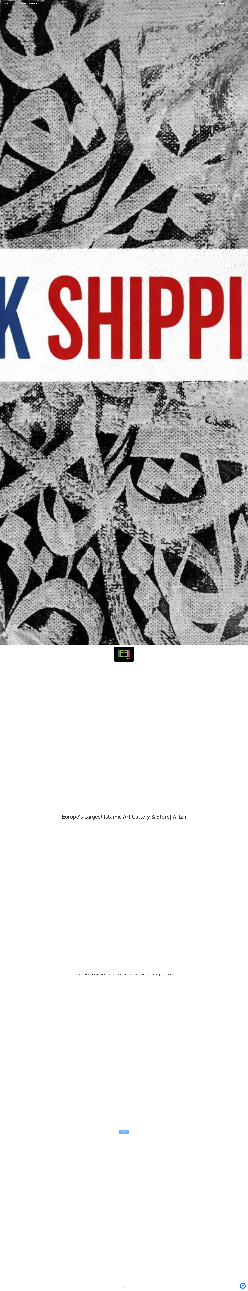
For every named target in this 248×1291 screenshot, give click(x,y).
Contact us (33, 4)
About (14, 4)
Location (22, 4)
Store (6, 4)
